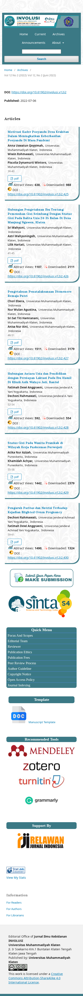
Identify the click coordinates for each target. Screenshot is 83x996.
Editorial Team (17, 641)
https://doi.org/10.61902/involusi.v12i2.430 (38, 557)
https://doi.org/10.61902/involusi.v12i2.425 (38, 194)
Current (40, 34)
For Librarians (15, 915)
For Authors (13, 909)
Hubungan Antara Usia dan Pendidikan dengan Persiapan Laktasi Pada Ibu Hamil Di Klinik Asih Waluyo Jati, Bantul (40, 378)
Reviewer (14, 646)
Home (24, 34)
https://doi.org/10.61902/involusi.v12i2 (38, 92)
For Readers (13, 902)
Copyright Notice (19, 674)
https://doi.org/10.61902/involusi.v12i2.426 (38, 276)
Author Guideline (19, 668)
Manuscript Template (42, 722)
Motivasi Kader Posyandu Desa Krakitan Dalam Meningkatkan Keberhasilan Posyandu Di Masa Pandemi (38, 136)
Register (59, 3)
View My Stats (16, 878)
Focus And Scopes (20, 635)
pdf (16, 178)
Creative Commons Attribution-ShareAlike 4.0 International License (36, 978)
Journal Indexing (18, 685)
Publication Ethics (19, 652)
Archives (59, 34)
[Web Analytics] (15, 872)
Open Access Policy (21, 679)
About (57, 43)
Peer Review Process (21, 663)
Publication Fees (18, 657)
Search (41, 59)
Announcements (33, 43)
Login (73, 3)
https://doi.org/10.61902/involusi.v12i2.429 (38, 492)
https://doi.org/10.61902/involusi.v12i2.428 (38, 427)
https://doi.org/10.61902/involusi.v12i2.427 (38, 358)
